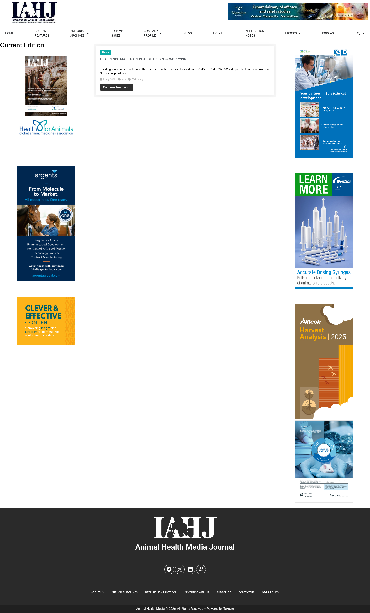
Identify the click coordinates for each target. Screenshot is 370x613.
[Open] (363, 33)
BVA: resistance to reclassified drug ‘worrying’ (143, 59)
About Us (97, 592)
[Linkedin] (190, 569)
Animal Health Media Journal (185, 546)
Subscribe (224, 592)
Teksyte (228, 608)
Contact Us (246, 592)
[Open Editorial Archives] (87, 33)
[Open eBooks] (299, 33)
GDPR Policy (270, 592)
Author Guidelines (124, 592)
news (105, 52)
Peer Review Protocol (161, 592)
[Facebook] (169, 569)
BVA (134, 79)
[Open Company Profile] (160, 33)
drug (140, 79)
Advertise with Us (196, 592)
